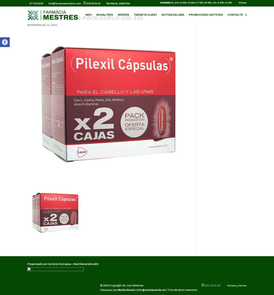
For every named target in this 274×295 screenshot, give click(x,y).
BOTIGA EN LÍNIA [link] (173, 15)
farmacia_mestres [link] (117, 3)
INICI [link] (89, 15)
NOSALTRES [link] (104, 15)
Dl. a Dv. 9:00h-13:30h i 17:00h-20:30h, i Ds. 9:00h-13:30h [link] (196, 3)
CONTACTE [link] (235, 15)
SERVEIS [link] (123, 15)
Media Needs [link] (127, 290)
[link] (5, 42)
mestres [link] (36, 25)
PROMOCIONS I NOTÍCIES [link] (206, 15)
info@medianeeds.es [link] (151, 290)
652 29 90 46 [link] (93, 3)
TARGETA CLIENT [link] (145, 15)
